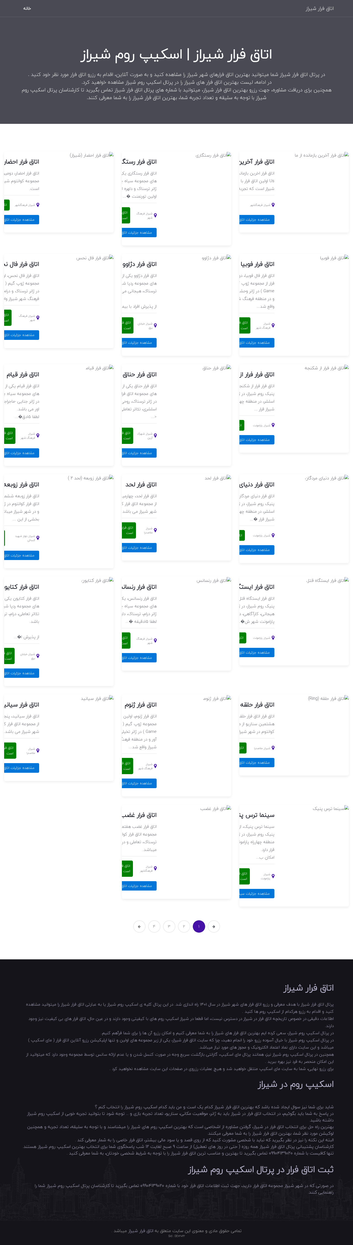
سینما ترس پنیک (251, 815)
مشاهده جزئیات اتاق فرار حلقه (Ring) (242, 763)
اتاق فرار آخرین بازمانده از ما (240, 161)
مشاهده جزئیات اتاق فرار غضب (128, 886)
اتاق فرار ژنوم (141, 704)
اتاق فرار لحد (141, 484)
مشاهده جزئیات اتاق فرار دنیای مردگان (241, 550)
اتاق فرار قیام (23, 374)
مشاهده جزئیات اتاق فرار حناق (129, 453)
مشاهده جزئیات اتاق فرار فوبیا (247, 343)
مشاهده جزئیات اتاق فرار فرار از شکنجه (241, 440)
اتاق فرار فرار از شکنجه (246, 374)
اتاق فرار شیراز (320, 8)
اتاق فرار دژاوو (140, 264)
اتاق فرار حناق (140, 374)
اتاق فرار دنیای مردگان (247, 484)
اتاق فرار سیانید (19, 704)
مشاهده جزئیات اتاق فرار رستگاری (126, 233)
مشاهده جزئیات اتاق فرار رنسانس (127, 658)
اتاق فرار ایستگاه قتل (248, 586)
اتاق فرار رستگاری (135, 161)
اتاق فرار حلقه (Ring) (248, 704)
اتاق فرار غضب (138, 815)
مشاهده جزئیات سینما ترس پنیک (244, 894)
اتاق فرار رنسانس (136, 586)
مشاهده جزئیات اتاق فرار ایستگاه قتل (242, 652)
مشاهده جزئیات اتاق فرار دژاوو (129, 343)
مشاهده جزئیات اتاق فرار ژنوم (130, 783)
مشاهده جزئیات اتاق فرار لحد (130, 548)
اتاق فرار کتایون (19, 586)
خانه (27, 8)
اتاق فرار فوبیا (257, 264)
